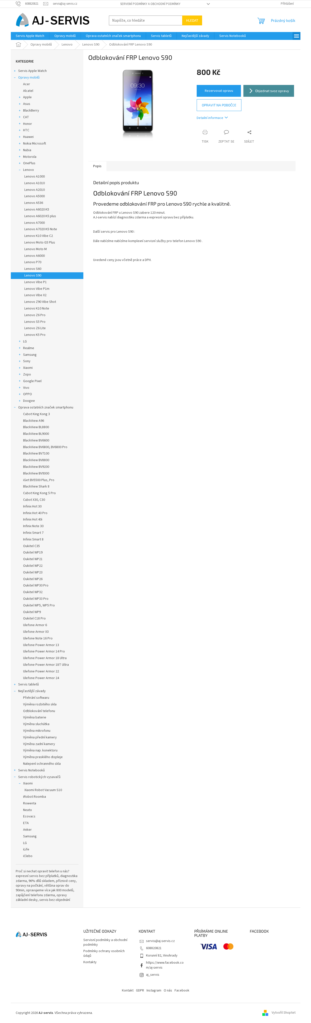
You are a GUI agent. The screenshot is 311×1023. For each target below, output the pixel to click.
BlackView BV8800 (36, 460)
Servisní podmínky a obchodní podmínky (150, 4)
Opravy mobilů (29, 77)
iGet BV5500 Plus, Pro (38, 480)
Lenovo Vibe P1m (36, 288)
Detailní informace (210, 117)
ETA (26, 823)
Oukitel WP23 (33, 572)
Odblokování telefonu (39, 711)
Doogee (29, 400)
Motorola (29, 156)
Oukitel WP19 (33, 552)
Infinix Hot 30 (32, 506)
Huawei (28, 136)
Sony (26, 361)
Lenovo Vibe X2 (35, 295)
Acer (26, 84)
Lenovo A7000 (34, 222)
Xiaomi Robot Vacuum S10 (43, 790)
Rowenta (29, 803)
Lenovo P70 (32, 262)
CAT (26, 117)
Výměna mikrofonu (36, 730)
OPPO (27, 394)
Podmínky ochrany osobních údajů (104, 953)
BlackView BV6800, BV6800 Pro (45, 447)
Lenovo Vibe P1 (35, 282)
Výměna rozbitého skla (40, 704)
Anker (27, 829)
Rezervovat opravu (219, 90)
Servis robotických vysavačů (39, 777)
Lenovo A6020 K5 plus (40, 216)
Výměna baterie (34, 717)
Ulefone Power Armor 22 (41, 671)
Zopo (27, 374)
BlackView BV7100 (36, 453)
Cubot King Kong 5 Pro (39, 493)
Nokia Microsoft (34, 143)
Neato (27, 810)
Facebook (182, 990)
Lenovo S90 (32, 275)
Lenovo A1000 (34, 176)
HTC (26, 130)
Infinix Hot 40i (32, 519)
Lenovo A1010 (34, 183)
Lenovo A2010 (34, 189)
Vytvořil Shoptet (284, 1012)
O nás (168, 990)
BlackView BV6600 (36, 440)
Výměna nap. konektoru (40, 750)
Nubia (27, 150)
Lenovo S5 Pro (34, 321)
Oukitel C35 (31, 546)
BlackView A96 (33, 420)
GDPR (140, 990)
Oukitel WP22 (33, 565)
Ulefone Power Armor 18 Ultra (45, 658)
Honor (27, 123)
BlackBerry (31, 110)
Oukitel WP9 (32, 612)
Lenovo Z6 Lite (35, 328)
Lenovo (28, 169)
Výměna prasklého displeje (43, 757)
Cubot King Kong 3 (36, 414)
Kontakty (90, 962)
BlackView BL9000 (36, 433)
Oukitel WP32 (33, 592)
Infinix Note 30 (33, 526)
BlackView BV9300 (36, 473)
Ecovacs (29, 816)
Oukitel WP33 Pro (35, 598)
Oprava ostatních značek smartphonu (45, 407)
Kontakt (127, 990)
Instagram (154, 990)
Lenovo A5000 (34, 196)
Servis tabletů (28, 684)
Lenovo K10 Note (36, 308)
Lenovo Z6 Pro (34, 315)
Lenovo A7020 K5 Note (40, 229)
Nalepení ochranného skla (42, 763)
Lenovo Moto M (35, 249)
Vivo (26, 387)
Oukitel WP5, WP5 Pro (39, 605)
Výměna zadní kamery (39, 744)
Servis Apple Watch (32, 70)
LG (25, 341)
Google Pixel (32, 381)
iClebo (27, 856)
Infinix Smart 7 (33, 532)
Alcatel (28, 90)
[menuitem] (30, 36)
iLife (26, 849)
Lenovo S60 (32, 268)
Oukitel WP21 (33, 559)
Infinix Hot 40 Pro (35, 513)
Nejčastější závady (32, 691)
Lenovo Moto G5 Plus (39, 242)
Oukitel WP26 (33, 579)
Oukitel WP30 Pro (35, 585)
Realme (28, 348)
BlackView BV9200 (36, 466)
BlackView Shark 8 (36, 486)
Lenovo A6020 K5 (36, 209)
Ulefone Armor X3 (36, 631)
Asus (26, 103)
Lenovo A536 (33, 202)
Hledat (192, 20)
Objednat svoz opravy (272, 91)
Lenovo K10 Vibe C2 (38, 235)
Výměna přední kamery (40, 737)
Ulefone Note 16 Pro (38, 638)
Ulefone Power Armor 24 (41, 678)
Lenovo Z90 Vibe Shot (40, 301)
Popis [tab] (97, 166)
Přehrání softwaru (36, 697)
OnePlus (29, 163)
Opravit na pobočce (219, 105)
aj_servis (152, 974)
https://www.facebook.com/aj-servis (165, 965)
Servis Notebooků (31, 770)
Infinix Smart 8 (33, 539)
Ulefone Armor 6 (35, 625)
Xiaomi (28, 367)
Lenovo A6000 (34, 255)
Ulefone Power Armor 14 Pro (44, 651)
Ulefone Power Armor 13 (41, 645)
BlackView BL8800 (36, 427)
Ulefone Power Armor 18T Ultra (46, 664)
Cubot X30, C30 (34, 499)
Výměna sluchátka (36, 724)
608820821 (154, 948)
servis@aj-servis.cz (160, 941)
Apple (27, 97)
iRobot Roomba (34, 796)
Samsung (30, 354)
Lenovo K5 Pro (34, 334)
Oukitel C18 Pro (34, 618)
